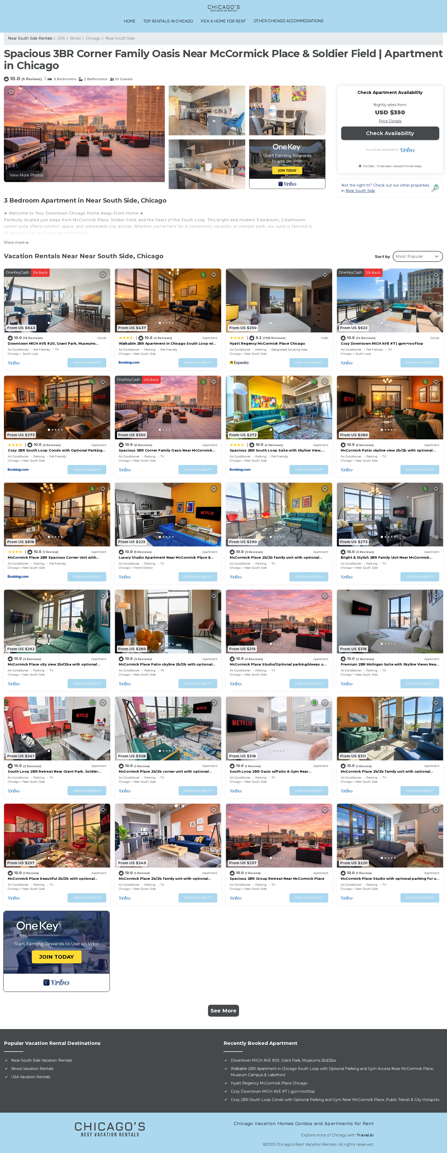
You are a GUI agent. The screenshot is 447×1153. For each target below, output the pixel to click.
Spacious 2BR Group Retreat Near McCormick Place (277, 878)
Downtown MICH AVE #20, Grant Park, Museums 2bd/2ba (283, 1060)
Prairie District (143, 568)
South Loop (30, 354)
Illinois (75, 38)
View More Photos (26, 175)
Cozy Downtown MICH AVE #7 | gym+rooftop (382, 343)
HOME (130, 21)
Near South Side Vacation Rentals (41, 1060)
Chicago (93, 38)
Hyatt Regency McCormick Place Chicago (267, 343)
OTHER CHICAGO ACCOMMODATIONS (289, 20)
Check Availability (390, 133)
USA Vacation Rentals (30, 1077)
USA (61, 38)
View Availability (87, 362)
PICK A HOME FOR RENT (223, 21)
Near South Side (120, 38)
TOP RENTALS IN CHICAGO (168, 21)
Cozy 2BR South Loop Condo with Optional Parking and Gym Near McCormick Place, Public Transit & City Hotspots (335, 1099)
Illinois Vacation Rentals (32, 1068)
